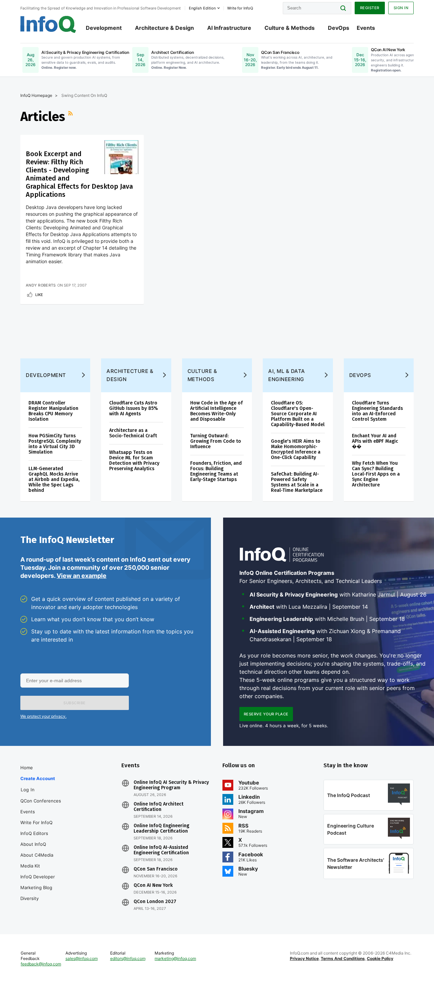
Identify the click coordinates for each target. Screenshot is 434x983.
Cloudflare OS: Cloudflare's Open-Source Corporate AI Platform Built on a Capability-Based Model (297, 413)
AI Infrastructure (229, 27)
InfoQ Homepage (36, 95)
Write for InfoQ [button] (240, 8)
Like (39, 294)
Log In (28, 789)
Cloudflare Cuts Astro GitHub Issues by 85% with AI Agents (133, 408)
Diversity (29, 898)
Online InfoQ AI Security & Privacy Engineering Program (171, 785)
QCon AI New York (153, 885)
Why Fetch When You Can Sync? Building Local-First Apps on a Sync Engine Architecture (376, 474)
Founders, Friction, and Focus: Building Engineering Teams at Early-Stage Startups (216, 471)
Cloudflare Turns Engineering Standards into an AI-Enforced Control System (377, 411)
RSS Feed (71, 116)
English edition (202, 8)
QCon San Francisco (156, 869)
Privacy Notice (304, 958)
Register (369, 7)
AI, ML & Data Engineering (286, 375)
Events (366, 27)
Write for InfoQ (36, 822)
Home (26, 767)
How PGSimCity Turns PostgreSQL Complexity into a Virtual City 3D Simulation (54, 444)
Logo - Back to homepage (48, 24)
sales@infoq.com (81, 958)
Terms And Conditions (343, 958)
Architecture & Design (164, 27)
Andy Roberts (41, 285)
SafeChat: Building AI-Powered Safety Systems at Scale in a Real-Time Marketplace (296, 482)
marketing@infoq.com (175, 958)
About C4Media (36, 855)
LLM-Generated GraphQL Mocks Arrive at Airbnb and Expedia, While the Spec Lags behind (53, 479)
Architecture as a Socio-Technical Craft (133, 433)
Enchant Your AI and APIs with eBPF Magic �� (375, 441)
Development (104, 27)
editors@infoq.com (127, 958)
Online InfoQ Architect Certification (158, 806)
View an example (81, 575)
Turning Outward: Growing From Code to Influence (215, 441)
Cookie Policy (380, 958)
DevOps (338, 27)
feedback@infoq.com (41, 963)
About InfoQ (33, 844)
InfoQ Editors (34, 833)
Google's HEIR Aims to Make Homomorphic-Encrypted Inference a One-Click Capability (295, 449)
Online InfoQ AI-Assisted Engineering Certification (161, 850)
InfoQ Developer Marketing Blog (37, 882)
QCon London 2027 (155, 901)
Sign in (401, 7)
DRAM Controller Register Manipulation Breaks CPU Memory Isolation (53, 411)
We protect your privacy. (43, 716)
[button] (74, 703)
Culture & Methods (289, 27)
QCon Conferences (40, 800)
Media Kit (30, 866)
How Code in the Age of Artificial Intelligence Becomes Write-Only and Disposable (216, 411)
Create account (37, 778)
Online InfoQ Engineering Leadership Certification (161, 828)
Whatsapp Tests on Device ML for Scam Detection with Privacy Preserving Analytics (134, 460)
